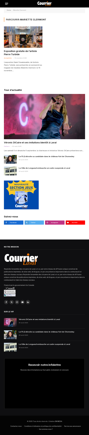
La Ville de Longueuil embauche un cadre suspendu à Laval (44, 168)
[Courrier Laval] (44, 3)
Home (9, 10)
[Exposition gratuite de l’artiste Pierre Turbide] (23, 37)
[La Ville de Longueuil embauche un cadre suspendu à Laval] (10, 171)
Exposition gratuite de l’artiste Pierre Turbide (20, 53)
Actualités (8, 58)
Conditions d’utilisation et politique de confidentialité (43, 426)
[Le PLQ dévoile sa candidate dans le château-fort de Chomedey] (10, 159)
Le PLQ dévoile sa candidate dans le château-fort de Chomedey (46, 156)
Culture (7, 146)
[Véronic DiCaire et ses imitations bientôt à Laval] (44, 116)
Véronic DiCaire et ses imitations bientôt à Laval (30, 142)
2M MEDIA (58, 421)
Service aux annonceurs (72, 426)
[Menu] (6, 3)
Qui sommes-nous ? (46, 429)
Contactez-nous (16, 426)
